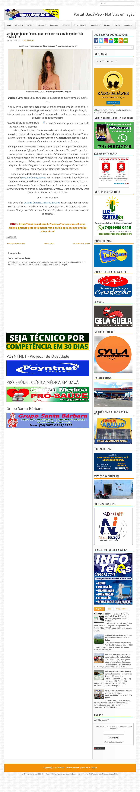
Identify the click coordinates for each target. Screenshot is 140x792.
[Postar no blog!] (10, 237)
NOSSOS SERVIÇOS (80, 25)
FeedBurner (118, 742)
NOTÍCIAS (19, 25)
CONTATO (117, 25)
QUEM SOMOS (95, 25)
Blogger (94, 768)
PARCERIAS (65, 25)
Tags (109, 609)
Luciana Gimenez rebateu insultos (42, 202)
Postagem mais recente (16, 243)
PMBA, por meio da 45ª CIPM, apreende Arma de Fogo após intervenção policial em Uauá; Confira (117, 617)
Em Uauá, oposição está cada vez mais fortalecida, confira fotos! (118, 655)
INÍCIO (9, 25)
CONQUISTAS (128, 25)
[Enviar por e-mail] (7, 237)
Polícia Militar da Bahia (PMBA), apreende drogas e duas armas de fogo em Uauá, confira (118, 673)
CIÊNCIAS (42, 25)
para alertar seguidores (33, 177)
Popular (99, 609)
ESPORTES (30, 25)
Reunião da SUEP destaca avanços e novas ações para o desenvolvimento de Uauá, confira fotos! (118, 694)
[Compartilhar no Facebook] (15, 237)
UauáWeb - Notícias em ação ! (68, 768)
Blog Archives (121, 609)
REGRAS (107, 25)
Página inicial (49, 243)
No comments (29, 40)
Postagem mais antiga (81, 243)
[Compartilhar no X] (12, 237)
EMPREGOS (54, 25)
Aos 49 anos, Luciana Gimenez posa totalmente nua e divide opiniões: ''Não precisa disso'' (44, 35)
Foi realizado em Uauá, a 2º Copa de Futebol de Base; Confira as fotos (118, 637)
